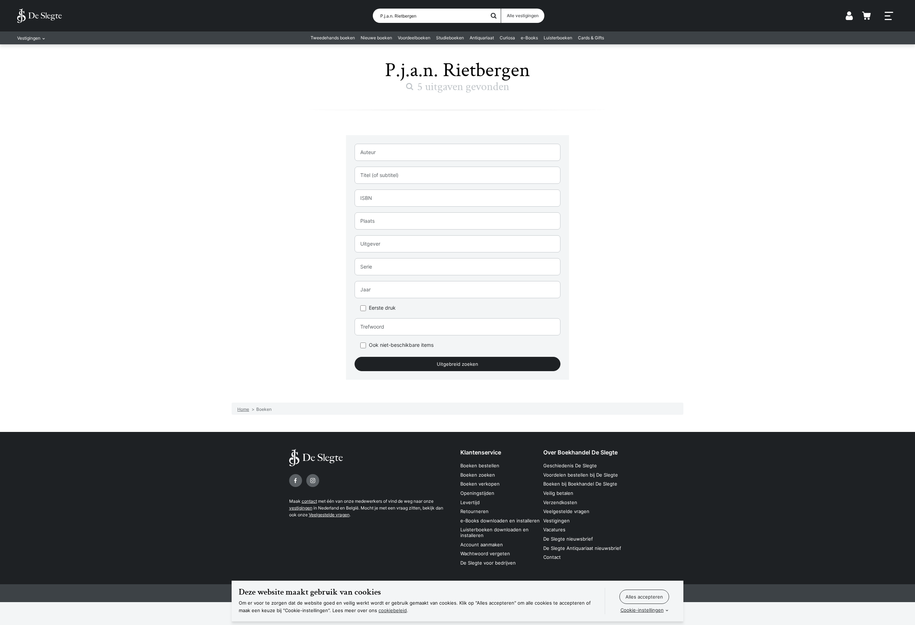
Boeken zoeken (477, 475)
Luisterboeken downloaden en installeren (494, 532)
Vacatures (554, 529)
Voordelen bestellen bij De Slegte (580, 475)
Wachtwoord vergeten (485, 553)
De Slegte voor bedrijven (488, 563)
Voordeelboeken (414, 37)
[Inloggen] (849, 15)
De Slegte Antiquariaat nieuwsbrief (582, 548)
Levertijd (470, 502)
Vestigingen (556, 520)
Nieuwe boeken (376, 37)
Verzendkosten (560, 502)
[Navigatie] (889, 16)
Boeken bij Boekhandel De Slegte (580, 484)
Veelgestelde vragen (329, 514)
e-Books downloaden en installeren (500, 520)
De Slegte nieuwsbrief (568, 539)
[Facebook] (295, 480)
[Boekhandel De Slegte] (39, 16)
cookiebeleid (393, 610)
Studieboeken (450, 37)
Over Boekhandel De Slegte (580, 452)
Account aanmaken (481, 544)
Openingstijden (477, 493)
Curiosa (507, 37)
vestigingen (300, 508)
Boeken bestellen (479, 465)
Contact (552, 557)
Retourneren (474, 511)
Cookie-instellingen (642, 609)
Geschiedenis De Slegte (570, 465)
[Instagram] (312, 480)
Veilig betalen (558, 493)
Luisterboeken (558, 37)
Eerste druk (382, 308)
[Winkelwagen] (866, 15)
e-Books (529, 37)
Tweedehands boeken (333, 37)
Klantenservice (480, 452)
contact (309, 501)
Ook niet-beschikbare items (401, 345)
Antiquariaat (482, 37)
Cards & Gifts (591, 37)
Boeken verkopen (480, 484)
